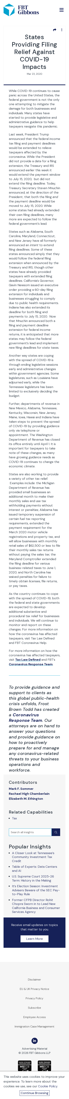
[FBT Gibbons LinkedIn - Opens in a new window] (34, 1041)
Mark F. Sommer (21, 789)
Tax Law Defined (28, 660)
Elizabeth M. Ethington (26, 799)
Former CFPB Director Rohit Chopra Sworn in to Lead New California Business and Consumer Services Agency (36, 906)
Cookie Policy (47, 1086)
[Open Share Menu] (54, 29)
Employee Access (34, 1017)
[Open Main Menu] (61, 10)
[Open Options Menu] (61, 29)
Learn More (34, 939)
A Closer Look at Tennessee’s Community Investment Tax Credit (33, 857)
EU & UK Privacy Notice (34, 989)
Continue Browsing (34, 1093)
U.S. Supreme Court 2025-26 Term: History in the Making (33, 878)
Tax (14, 818)
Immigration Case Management (34, 1026)
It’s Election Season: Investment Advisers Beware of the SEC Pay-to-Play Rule (36, 890)
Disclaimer (34, 979)
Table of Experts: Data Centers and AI (34, 869)
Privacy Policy (34, 998)
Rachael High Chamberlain (29, 794)
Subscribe (34, 1008)
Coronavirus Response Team (31, 664)
